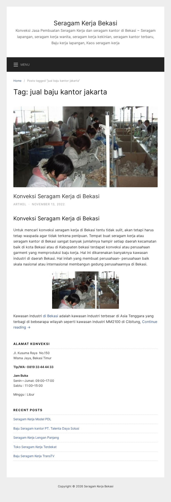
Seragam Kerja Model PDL (32, 419)
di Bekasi (50, 316)
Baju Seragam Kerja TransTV (33, 456)
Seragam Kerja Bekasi (85, 23)
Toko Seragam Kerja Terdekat (35, 447)
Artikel (19, 204)
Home (17, 80)
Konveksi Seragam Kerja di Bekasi (56, 196)
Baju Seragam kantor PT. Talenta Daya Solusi (46, 428)
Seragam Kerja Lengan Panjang (36, 437)
